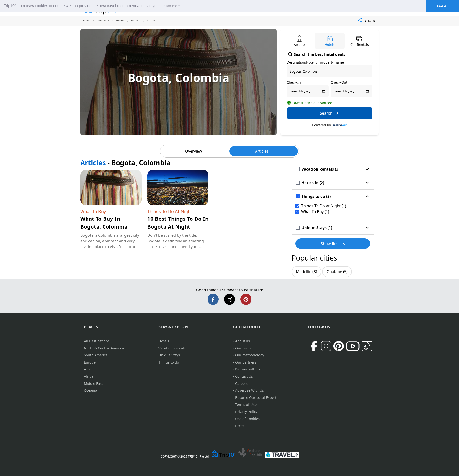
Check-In (294, 82)
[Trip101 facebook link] (314, 346)
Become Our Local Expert (255, 397)
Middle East (93, 383)
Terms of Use (246, 404)
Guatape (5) (337, 271)
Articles (261, 151)
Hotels (163, 341)
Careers (241, 383)
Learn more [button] (171, 6)
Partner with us (247, 369)
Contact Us (244, 376)
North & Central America (104, 348)
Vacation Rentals (172, 348)
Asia (87, 369)
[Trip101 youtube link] (353, 346)
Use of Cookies (247, 419)
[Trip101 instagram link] (326, 346)
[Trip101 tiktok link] (367, 346)
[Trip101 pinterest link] (338, 346)
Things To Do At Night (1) (323, 206)
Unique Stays (169, 355)
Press (239, 425)
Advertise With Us (249, 390)
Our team (243, 348)
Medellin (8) (306, 271)
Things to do (168, 362)
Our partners (245, 362)
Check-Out (339, 82)
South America (96, 355)
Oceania (90, 390)
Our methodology (249, 355)
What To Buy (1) (315, 211)
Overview (193, 151)
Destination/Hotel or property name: (316, 62)
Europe (90, 362)
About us (242, 341)
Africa (88, 376)
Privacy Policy (246, 411)
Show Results (333, 243)
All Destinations (96, 341)
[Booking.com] (340, 125)
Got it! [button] (442, 6)
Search (326, 113)
